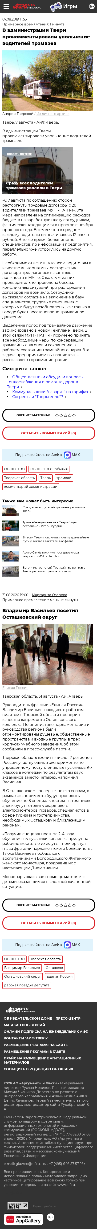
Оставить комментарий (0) (48, 433)
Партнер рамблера (44, 1206)
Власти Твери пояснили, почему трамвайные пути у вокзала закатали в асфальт (56, 539)
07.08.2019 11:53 (14, 19)
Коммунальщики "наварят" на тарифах (50, 392)
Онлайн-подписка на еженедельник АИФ (46, 1032)
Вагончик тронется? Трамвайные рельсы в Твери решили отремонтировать (54, 569)
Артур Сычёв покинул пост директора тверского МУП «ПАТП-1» (51, 554)
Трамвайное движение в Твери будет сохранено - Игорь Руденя (50, 524)
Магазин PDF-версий (24, 1025)
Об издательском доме (28, 1018)
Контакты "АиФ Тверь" (26, 1038)
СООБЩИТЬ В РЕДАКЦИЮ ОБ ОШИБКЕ (39, 1069)
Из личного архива (52, 114)
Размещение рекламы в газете (34, 1052)
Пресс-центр (68, 1018)
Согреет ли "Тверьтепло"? (37, 397)
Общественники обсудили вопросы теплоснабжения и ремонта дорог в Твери (45, 382)
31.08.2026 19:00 (15, 595)
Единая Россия (15, 688)
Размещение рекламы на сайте (36, 1045)
